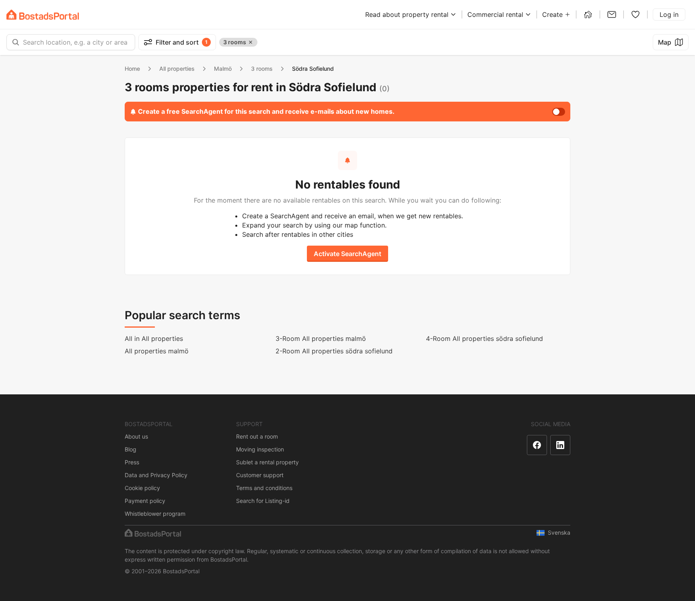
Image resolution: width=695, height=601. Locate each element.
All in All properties (154, 338)
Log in (669, 14)
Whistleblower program (155, 513)
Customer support (260, 475)
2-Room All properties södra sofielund (334, 351)
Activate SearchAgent (347, 254)
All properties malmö (157, 351)
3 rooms (262, 68)
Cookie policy (142, 487)
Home (132, 68)
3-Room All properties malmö (321, 338)
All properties (177, 68)
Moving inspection (260, 449)
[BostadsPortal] (42, 14)
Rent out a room (257, 436)
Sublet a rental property (267, 462)
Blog (130, 449)
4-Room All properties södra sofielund (484, 338)
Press (132, 462)
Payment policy (145, 500)
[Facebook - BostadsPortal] (537, 445)
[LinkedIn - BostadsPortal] (560, 445)
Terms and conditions (264, 487)
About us (136, 436)
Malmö (223, 68)
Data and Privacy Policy (156, 475)
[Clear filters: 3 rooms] (250, 42)
